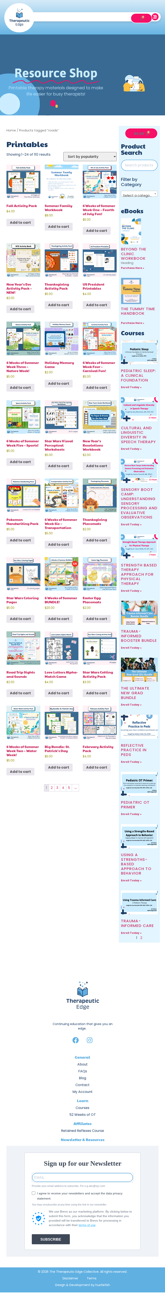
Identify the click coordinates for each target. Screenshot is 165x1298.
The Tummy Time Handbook (138, 311)
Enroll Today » (131, 387)
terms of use (87, 1225)
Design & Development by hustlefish (82, 1285)
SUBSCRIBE (50, 1239)
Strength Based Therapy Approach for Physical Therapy (139, 574)
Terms (91, 1278)
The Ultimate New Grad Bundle (135, 693)
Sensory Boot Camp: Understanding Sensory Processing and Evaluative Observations (139, 503)
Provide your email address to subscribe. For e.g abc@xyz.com (68, 1186)
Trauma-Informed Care (137, 923)
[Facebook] (75, 1040)
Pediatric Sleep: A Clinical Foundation (138, 375)
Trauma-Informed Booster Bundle (139, 636)
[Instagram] (89, 1040)
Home (11, 130)
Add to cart (20, 222)
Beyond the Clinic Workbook (133, 253)
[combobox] (139, 194)
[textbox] (139, 195)
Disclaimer (70, 1278)
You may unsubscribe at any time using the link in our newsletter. (69, 1204)
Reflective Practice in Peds (134, 750)
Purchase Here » (132, 268)
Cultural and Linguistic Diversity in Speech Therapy (138, 434)
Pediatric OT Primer (135, 805)
